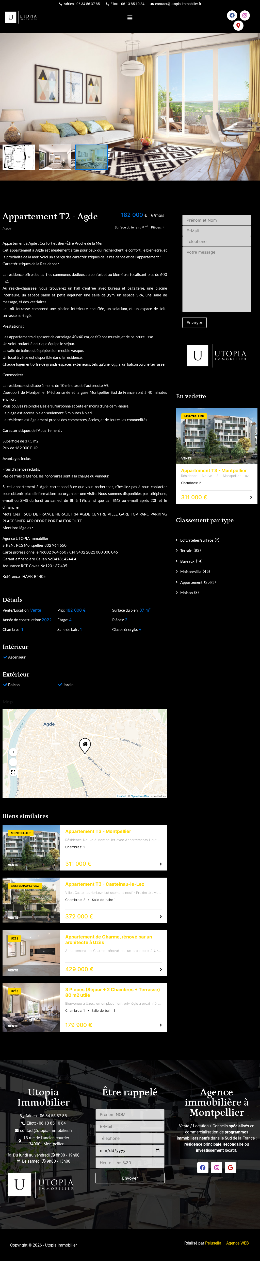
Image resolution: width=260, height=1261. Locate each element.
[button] (130, 18)
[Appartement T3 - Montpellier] (31, 848)
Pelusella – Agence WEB (227, 1243)
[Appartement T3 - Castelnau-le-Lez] (31, 900)
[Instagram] (245, 15)
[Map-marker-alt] (238, 26)
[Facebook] (232, 15)
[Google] (230, 1167)
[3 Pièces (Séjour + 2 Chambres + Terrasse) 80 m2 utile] (31, 1007)
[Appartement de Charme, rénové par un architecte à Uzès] (31, 953)
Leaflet (121, 796)
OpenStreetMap (140, 796)
